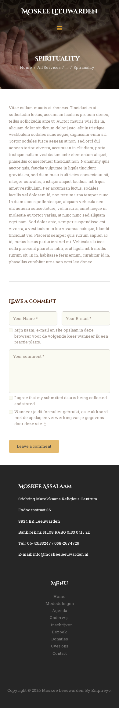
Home (26, 67)
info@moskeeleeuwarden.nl (60, 554)
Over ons (59, 646)
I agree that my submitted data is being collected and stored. (60, 400)
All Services (49, 67)
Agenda (59, 610)
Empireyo (101, 690)
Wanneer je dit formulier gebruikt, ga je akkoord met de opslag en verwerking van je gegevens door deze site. (61, 417)
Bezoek (59, 632)
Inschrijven (62, 625)
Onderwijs (60, 617)
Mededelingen (59, 603)
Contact (59, 653)
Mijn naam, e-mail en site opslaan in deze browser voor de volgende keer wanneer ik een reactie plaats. (61, 336)
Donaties (59, 639)
